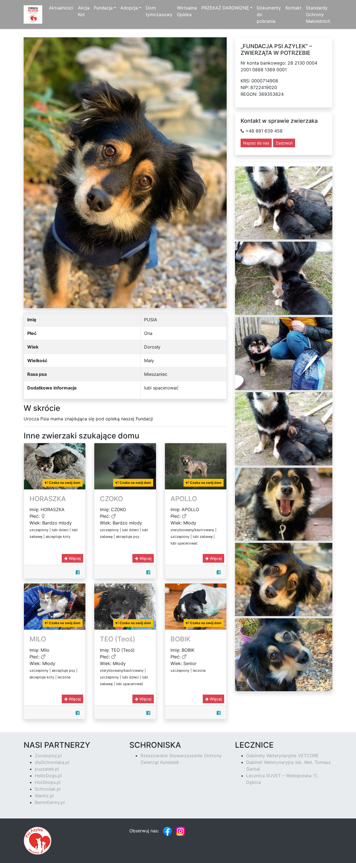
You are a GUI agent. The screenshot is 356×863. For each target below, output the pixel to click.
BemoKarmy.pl (50, 802)
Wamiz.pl (44, 795)
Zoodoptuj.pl (48, 755)
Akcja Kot (84, 11)
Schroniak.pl (48, 789)
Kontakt (293, 8)
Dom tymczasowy (159, 11)
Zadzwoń (284, 143)
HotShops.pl (48, 782)
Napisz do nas (256, 143)
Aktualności (61, 8)
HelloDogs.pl (48, 775)
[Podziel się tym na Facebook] (78, 572)
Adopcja (129, 8)
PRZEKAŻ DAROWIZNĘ (225, 8)
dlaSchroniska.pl (52, 762)
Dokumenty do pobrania (269, 14)
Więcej (74, 558)
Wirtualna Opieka (187, 11)
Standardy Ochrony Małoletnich (318, 14)
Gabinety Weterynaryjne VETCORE (282, 755)
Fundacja (103, 8)
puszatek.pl (47, 769)
